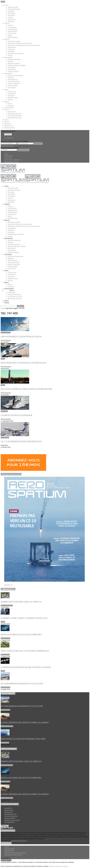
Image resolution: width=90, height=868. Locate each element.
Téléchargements (9, 127)
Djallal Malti (4, 445)
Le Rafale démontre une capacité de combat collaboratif (25, 722)
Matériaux (11, 77)
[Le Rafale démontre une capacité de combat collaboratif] (5, 718)
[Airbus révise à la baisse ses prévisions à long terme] (5, 735)
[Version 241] (44, 581)
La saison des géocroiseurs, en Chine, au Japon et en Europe (26, 667)
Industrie (7, 23)
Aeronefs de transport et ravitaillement (20, 43)
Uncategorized (5, 654)
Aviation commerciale (14, 59)
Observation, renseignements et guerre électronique (24, 45)
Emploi (10, 103)
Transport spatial (13, 7)
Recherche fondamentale (15, 75)
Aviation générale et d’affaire (17, 65)
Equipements (12, 47)
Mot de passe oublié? (7, 146)
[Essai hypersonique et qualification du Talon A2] (15, 330)
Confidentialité (8, 157)
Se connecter (8, 134)
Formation (11, 105)
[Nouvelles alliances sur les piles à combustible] (5, 630)
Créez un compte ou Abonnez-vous (12, 159)
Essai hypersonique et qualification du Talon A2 (21, 336)
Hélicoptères (11, 67)
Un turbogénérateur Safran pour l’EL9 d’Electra (22, 683)
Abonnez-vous (8, 125)
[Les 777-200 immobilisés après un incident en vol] (15, 435)
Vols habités (11, 13)
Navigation (11, 21)
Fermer (3, 2)
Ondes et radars (12, 85)
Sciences (10, 17)
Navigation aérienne (14, 63)
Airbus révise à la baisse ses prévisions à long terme (23, 739)
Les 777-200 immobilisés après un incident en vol (21, 441)
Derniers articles (8, 589)
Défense (6, 39)
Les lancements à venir (15, 115)
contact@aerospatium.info (19, 841)
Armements (11, 49)
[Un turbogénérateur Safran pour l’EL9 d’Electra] (5, 679)
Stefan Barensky (6, 340)
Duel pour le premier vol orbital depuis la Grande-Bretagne (26, 389)
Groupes (10, 25)
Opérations (11, 51)
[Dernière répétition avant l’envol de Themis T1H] (5, 598)
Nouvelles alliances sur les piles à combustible (21, 634)
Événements (11, 111)
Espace (6, 5)
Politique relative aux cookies (59, 866)
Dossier (6, 119)
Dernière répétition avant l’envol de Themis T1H (21, 602)
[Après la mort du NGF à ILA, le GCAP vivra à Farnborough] (5, 647)
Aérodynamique (13, 79)
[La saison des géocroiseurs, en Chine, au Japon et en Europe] (5, 663)
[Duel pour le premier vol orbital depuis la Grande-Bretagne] (15, 383)
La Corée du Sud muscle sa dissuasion (16, 415)
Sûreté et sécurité (13, 71)
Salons (10, 35)
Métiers (6, 101)
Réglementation (13, 37)
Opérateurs (11, 95)
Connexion (7, 123)
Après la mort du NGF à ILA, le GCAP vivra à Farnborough (25, 651)
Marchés (10, 99)
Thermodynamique (13, 81)
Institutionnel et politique (16, 53)
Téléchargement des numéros (11, 161)
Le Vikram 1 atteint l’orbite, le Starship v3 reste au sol (24, 618)
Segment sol (11, 19)
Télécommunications (14, 9)
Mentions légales (8, 155)
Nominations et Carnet (15, 117)
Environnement (9, 107)
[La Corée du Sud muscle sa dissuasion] (15, 409)
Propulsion (11, 11)
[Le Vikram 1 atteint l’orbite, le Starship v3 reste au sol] (5, 614)
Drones (6, 89)
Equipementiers (12, 29)
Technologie (8, 73)
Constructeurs (12, 27)
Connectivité (12, 87)
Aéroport (10, 61)
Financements (12, 33)
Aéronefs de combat (14, 41)
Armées (10, 55)
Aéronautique (8, 57)
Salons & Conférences (14, 113)
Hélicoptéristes (12, 31)
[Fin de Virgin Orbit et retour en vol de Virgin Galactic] (15, 357)
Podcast (6, 121)
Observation (11, 15)
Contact (6, 153)
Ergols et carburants (14, 83)
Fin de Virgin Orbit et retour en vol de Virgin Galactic (24, 363)
